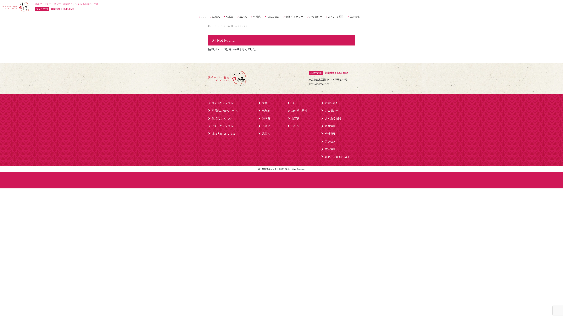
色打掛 (295, 126)
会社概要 (330, 133)
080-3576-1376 (321, 84)
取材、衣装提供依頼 (337, 156)
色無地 (266, 110)
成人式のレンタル (222, 103)
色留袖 (266, 126)
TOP (203, 16)
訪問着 (266, 118)
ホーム (213, 26)
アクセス (330, 141)
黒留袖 (266, 133)
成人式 (243, 16)
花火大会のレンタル (224, 133)
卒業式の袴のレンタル (225, 110)
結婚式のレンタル (222, 118)
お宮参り (296, 118)
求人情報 (330, 149)
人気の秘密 (273, 16)
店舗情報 (355, 16)
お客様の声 (315, 16)
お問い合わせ (333, 103)
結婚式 (216, 16)
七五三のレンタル (222, 126)
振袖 (264, 103)
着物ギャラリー (294, 16)
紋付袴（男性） (300, 110)
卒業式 (257, 16)
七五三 (230, 16)
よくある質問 (336, 16)
